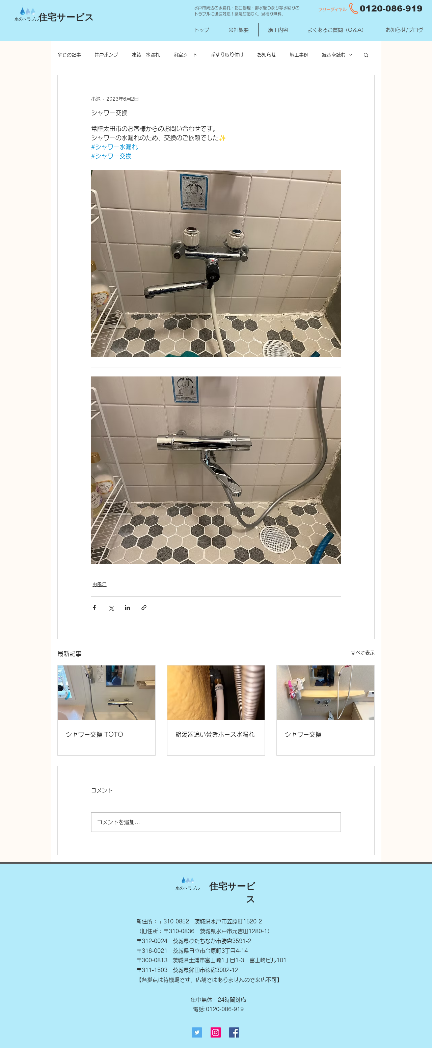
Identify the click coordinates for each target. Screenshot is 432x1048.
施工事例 (299, 54)
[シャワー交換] (325, 692)
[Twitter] (197, 1032)
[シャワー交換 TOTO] (106, 692)
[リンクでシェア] (144, 607)
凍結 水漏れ (146, 54)
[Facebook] (234, 1032)
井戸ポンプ (106, 54)
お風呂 (99, 584)
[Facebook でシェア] (94, 607)
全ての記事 (69, 54)
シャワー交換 (303, 734)
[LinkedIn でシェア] (127, 607)
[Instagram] (216, 1032)
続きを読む (334, 54)
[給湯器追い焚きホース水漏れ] (216, 692)
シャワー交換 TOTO (94, 734)
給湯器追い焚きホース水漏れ (215, 734)
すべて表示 (363, 652)
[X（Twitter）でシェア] (111, 607)
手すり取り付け (227, 54)
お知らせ (266, 54)
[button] (366, 54)
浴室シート (185, 54)
